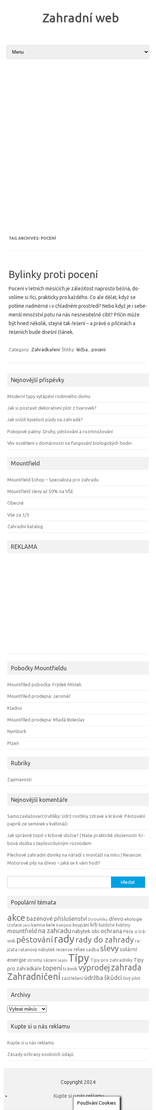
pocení (98, 349)
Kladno (14, 708)
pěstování (34, 939)
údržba (93, 977)
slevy (109, 948)
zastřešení (72, 978)
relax (79, 949)
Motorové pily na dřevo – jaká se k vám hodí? (53, 862)
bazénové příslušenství (56, 918)
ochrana (111, 931)
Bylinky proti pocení (53, 274)
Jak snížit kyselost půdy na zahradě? (45, 419)
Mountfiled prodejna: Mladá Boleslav (46, 719)
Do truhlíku (98, 919)
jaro (26, 925)
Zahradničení (33, 976)
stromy (34, 959)
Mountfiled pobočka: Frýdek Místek (44, 684)
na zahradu (54, 930)
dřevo (116, 919)
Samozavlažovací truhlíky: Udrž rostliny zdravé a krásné (64, 816)
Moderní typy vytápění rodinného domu (48, 396)
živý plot (131, 978)
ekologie (133, 918)
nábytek (81, 931)
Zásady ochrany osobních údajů (40, 1054)
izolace (14, 924)
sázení (50, 959)
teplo (62, 960)
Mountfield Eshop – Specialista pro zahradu (53, 479)
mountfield (22, 931)
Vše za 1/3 (18, 514)
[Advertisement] (78, 147)
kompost (63, 925)
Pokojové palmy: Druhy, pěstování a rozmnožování (60, 431)
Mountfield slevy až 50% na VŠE (40, 491)
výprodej (94, 967)
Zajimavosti (19, 779)
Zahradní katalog (25, 526)
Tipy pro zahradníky (111, 959)
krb (94, 925)
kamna (38, 924)
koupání (81, 924)
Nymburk (16, 731)
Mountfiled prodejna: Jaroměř (39, 696)
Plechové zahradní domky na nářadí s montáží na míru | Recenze (74, 854)
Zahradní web (80, 17)
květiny (123, 924)
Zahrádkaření (45, 349)
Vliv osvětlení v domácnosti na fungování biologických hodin (69, 443)
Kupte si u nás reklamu (30, 1042)
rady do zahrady (104, 939)
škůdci (113, 977)
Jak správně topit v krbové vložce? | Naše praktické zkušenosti (71, 835)
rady (64, 938)
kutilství (107, 924)
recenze (64, 949)
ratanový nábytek (37, 949)
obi (95, 931)
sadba (92, 949)
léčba (82, 349)
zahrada (126, 967)
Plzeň (13, 743)
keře (50, 924)
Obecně (15, 502)
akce (16, 917)
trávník (70, 968)
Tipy (78, 958)
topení (52, 968)
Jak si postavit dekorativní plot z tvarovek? (52, 407)
